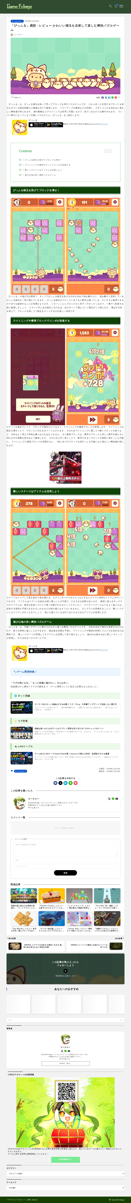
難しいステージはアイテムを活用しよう (43, 170)
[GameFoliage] (19, 6)
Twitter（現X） (65, 1063)
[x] (106, 97)
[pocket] (116, 97)
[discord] (116, 798)
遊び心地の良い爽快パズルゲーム (40, 175)
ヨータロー (18, 35)
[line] (112, 97)
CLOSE (108, 151)
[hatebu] (109, 97)
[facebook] (102, 97)
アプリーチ (103, 124)
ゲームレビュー (17, 21)
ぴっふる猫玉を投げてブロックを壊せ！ (43, 160)
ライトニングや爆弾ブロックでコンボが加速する (47, 165)
